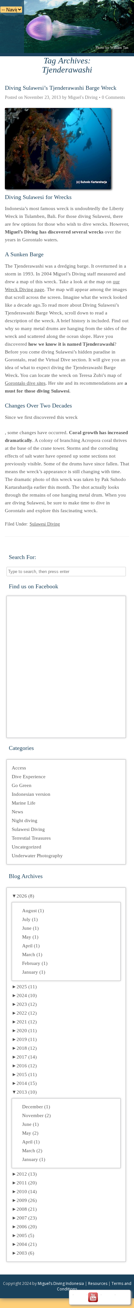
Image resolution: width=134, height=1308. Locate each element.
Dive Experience (29, 776)
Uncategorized (26, 846)
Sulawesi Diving (45, 524)
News (17, 811)
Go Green (22, 785)
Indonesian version (31, 794)
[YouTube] (93, 1297)
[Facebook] (79, 1297)
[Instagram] (106, 1297)
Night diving (24, 820)
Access (19, 767)
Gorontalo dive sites (25, 383)
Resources (97, 1283)
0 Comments (113, 97)
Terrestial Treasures (31, 838)
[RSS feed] (120, 1297)
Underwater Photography (37, 855)
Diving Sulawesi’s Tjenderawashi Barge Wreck (60, 88)
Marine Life (23, 803)
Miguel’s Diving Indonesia (61, 1283)
